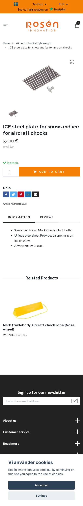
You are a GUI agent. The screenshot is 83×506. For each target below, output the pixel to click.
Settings (41, 495)
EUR (62, 4)
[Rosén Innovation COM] (42, 26)
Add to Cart (52, 171)
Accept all (41, 485)
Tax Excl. (38, 4)
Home (6, 43)
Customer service (16, 432)
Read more (11, 443)
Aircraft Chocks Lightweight (34, 43)
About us (10, 420)
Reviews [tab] (46, 217)
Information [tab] (19, 217)
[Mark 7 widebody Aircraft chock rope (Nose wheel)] (41, 306)
